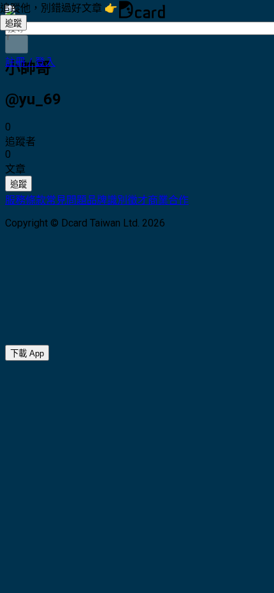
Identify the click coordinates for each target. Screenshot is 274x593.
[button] (30, 62)
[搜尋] (16, 44)
